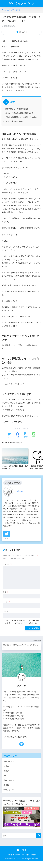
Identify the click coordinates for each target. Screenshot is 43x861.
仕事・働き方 (17, 443)
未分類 (6, 785)
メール (6, 602)
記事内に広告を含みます (20, 41)
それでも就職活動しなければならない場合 (21, 117)
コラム (6, 766)
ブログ (6, 771)
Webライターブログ (21, 3)
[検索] (38, 835)
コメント (7, 564)
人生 (5, 775)
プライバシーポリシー (15, 855)
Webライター (9, 761)
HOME (22, 850)
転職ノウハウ (9, 790)
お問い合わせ (31, 855)
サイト (5, 611)
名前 (5, 592)
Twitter (7, 538)
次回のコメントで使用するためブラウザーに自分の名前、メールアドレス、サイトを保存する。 (22, 622)
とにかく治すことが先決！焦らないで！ (20, 113)
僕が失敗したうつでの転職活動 (16, 109)
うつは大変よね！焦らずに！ (16, 121)
